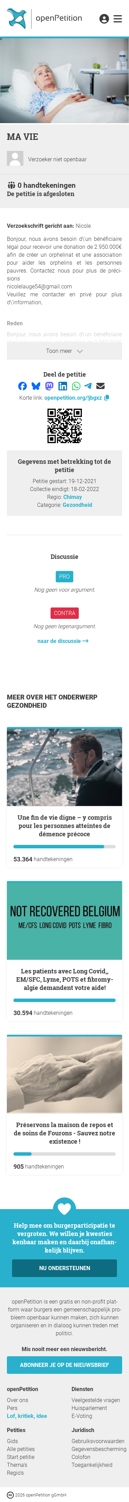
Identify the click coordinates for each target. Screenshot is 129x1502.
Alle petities (21, 1449)
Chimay (72, 497)
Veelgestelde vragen (96, 1400)
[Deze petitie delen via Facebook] (23, 385)
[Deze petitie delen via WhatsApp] (77, 385)
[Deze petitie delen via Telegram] (89, 385)
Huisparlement (89, 1408)
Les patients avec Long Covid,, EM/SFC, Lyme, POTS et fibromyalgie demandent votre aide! (64, 979)
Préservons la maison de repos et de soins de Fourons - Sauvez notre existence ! (64, 1133)
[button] (104, 19)
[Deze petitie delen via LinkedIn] (63, 385)
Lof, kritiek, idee (27, 1416)
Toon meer (59, 351)
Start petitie (20, 1457)
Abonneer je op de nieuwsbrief (64, 1365)
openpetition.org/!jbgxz (73, 398)
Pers (12, 1408)
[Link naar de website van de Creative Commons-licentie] (11, 1494)
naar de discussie (59, 641)
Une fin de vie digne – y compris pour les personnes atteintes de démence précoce (65, 825)
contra (64, 613)
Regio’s (15, 1473)
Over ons (17, 1400)
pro (64, 576)
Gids (12, 1441)
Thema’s (17, 1465)
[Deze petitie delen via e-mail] (100, 385)
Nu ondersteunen (64, 1268)
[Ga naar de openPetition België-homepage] (45, 18)
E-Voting (82, 1416)
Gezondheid (77, 505)
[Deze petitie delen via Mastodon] (50, 385)
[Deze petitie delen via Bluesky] (37, 385)
